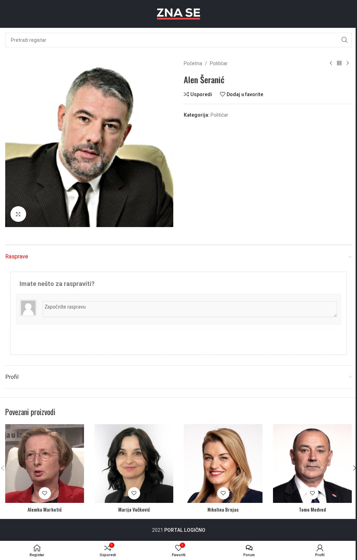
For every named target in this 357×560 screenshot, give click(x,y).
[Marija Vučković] (133, 463)
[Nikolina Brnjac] (223, 463)
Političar (219, 63)
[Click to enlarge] (18, 214)
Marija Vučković (134, 509)
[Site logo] (178, 13)
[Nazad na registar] (339, 63)
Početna (193, 63)
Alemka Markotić (45, 509)
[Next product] (347, 63)
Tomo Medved (312, 509)
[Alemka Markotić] (44, 463)
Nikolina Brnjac (223, 509)
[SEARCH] (344, 40)
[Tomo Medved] (312, 463)
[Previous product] (331, 63)
